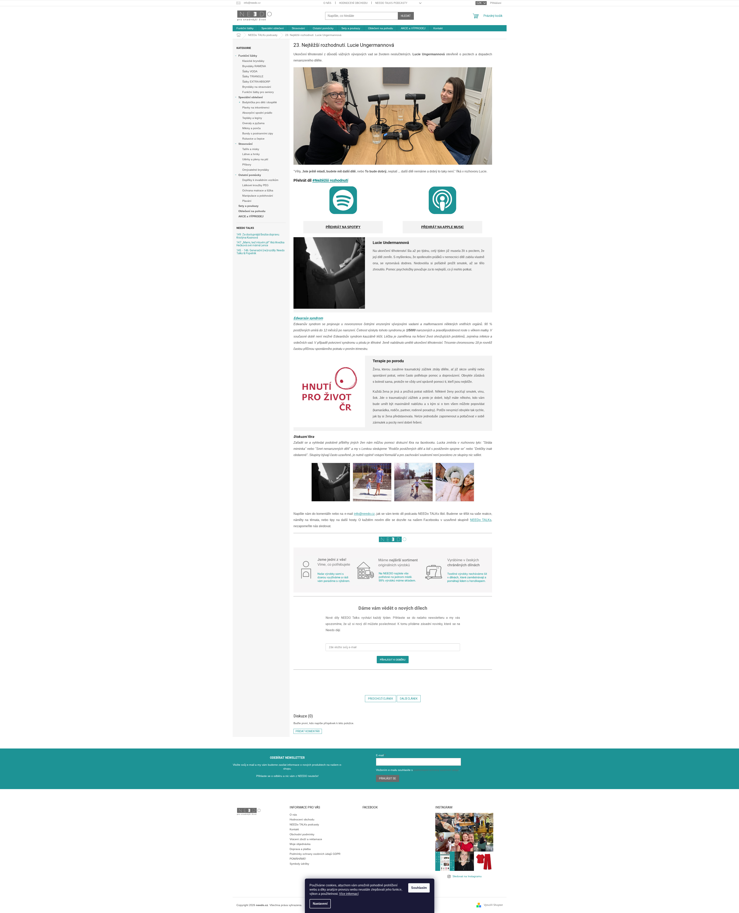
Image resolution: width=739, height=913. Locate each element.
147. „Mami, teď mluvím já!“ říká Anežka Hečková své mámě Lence (260, 244)
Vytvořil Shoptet (493, 904)
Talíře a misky (250, 149)
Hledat (406, 15)
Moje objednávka (300, 844)
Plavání (246, 200)
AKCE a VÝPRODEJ (251, 216)
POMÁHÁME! (298, 858)
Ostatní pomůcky (249, 174)
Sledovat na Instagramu (467, 876)
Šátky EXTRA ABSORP (256, 81)
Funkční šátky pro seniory (258, 92)
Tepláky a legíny (252, 117)
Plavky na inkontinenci (255, 107)
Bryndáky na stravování (256, 86)
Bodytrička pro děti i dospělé (259, 102)
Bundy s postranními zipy (257, 133)
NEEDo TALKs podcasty (391, 3)
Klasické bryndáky (253, 60)
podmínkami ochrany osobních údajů (436, 769)
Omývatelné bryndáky (255, 169)
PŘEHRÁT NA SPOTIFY (343, 227)
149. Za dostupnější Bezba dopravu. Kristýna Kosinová (258, 236)
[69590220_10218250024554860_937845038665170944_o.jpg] (413, 481)
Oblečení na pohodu (251, 211)
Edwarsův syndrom (308, 318)
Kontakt (294, 829)
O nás (327, 3)
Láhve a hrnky (251, 154)
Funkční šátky (247, 55)
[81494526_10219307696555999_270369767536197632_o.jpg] (455, 481)
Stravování (245, 143)
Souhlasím (419, 887)
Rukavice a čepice (253, 138)
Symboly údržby (299, 863)
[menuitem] (245, 28)
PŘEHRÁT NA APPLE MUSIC (442, 227)
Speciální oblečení (250, 97)
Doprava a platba (300, 849)
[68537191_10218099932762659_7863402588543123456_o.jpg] (372, 481)
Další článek (409, 698)
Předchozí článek (380, 698)
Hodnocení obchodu (353, 3)
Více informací (349, 893)
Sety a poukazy (248, 205)
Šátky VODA (249, 71)
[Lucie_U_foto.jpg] (331, 481)
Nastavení (320, 903)
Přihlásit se (387, 778)
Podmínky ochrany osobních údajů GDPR (315, 853)
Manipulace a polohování (257, 195)
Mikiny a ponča (251, 128)
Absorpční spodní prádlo (257, 112)
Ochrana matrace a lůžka (257, 190)
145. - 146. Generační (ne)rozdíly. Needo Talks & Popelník (260, 252)
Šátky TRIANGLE (252, 76)
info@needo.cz (364, 513)
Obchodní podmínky (302, 834)
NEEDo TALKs (481, 520)
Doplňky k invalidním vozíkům (260, 180)
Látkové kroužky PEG (255, 185)
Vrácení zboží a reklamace (306, 839)
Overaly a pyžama (253, 123)
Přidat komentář (308, 731)
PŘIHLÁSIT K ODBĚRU (393, 659)
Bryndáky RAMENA (254, 66)
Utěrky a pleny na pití (255, 159)
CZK (479, 3)
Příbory (246, 164)
